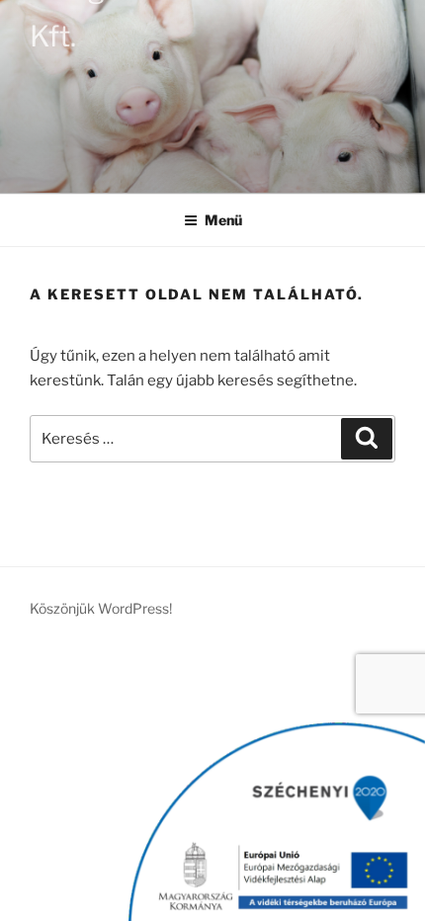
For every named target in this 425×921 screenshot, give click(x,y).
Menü (223, 219)
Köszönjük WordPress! (101, 608)
